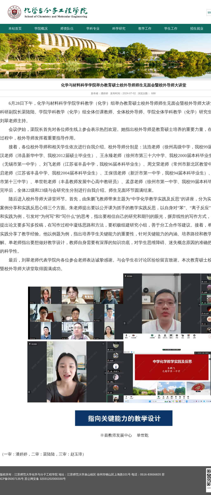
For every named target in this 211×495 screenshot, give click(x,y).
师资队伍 (67, 28)
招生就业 (196, 28)
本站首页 (15, 28)
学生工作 (170, 28)
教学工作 (144, 28)
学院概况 (41, 28)
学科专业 (93, 28)
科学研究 (118, 28)
